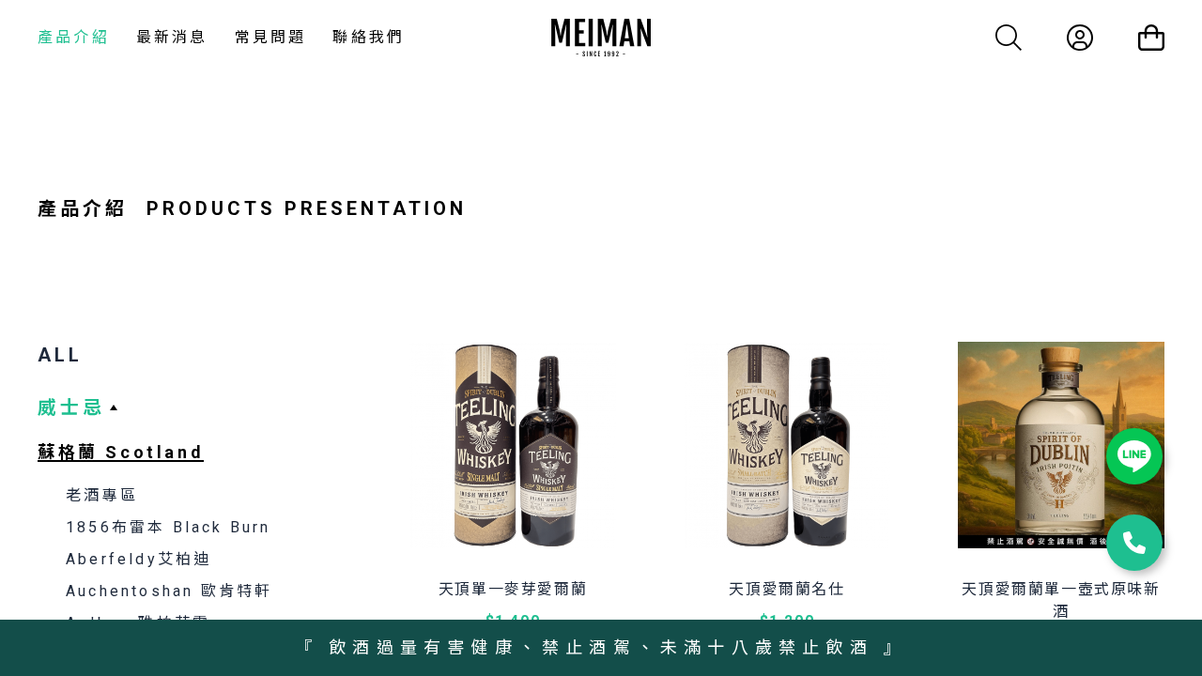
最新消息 (172, 37)
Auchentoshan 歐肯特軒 (169, 591)
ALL (60, 355)
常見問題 (271, 37)
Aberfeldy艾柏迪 (138, 559)
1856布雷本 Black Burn (168, 527)
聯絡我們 (368, 37)
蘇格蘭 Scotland (121, 452)
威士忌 (71, 407)
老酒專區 (102, 495)
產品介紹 (74, 37)
